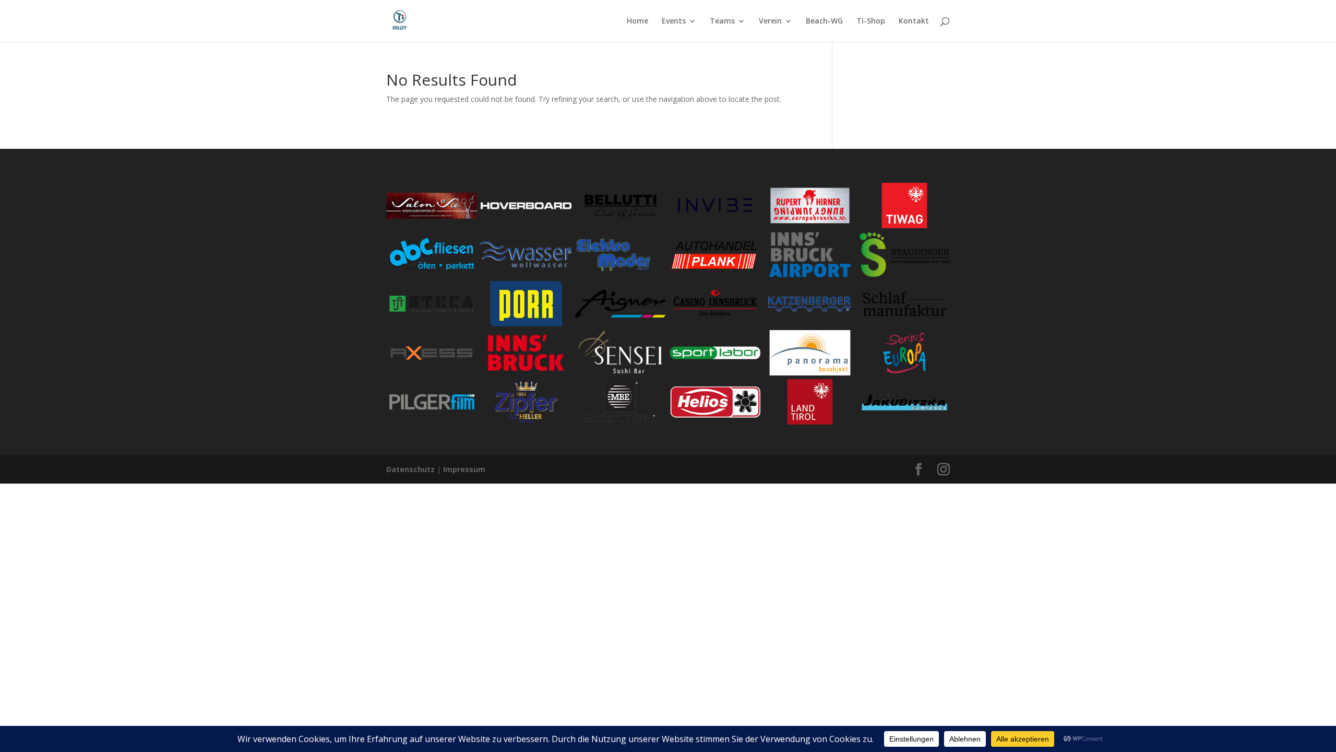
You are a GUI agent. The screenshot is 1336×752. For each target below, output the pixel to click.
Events (674, 21)
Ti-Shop (870, 21)
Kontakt (914, 21)
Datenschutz (410, 469)
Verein (770, 21)
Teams (722, 21)
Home (637, 21)
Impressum (464, 469)
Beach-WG (824, 21)
